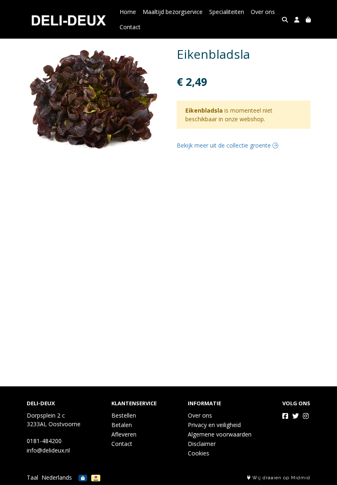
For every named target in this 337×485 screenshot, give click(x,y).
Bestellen (123, 415)
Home (128, 12)
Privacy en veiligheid (214, 425)
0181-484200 (44, 441)
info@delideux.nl (48, 450)
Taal (32, 477)
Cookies (198, 453)
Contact (130, 27)
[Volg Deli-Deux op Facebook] (285, 415)
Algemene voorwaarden (220, 434)
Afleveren (123, 434)
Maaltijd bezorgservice (173, 12)
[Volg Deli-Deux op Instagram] (306, 415)
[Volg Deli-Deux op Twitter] (295, 415)
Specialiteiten (226, 12)
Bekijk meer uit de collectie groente (224, 145)
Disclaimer (202, 444)
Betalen (121, 425)
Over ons (263, 12)
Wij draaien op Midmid (280, 477)
